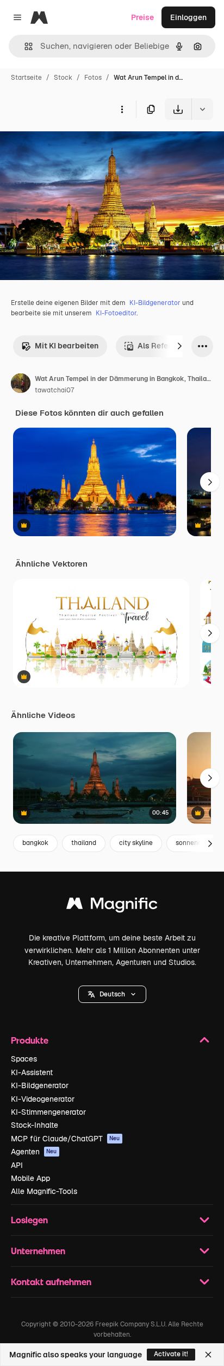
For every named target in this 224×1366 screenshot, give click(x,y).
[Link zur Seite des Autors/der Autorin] (20, 384)
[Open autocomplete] (24, 46)
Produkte (29, 1040)
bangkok (35, 842)
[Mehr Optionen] (122, 109)
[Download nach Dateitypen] (202, 109)
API (17, 1165)
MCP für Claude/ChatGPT (65, 1138)
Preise (142, 17)
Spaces (24, 1059)
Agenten (34, 1152)
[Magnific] (112, 906)
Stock (63, 77)
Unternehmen (38, 1250)
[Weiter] (179, 346)
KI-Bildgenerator (155, 302)
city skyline (136, 842)
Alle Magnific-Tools (44, 1191)
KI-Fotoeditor (116, 313)
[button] (112, 994)
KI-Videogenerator (42, 1099)
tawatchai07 (54, 390)
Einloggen (188, 17)
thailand (83, 842)
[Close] (208, 1354)
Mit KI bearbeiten (66, 346)
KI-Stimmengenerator (48, 1112)
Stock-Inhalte (34, 1125)
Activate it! (171, 1354)
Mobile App (30, 1178)
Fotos (93, 77)
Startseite (26, 77)
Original (69, 145)
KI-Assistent (32, 1072)
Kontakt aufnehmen (51, 1281)
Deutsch (112, 994)
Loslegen (29, 1219)
